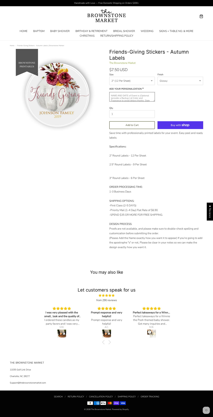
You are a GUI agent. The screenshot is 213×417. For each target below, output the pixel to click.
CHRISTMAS (87, 36)
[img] (106, 295)
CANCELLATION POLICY (101, 396)
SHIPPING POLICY (127, 396)
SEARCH (58, 396)
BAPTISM (38, 31)
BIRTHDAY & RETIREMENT (91, 31)
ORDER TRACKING (150, 396)
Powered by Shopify (120, 409)
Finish (160, 74)
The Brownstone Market (122, 63)
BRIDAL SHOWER (124, 31)
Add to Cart (132, 125)
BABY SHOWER (60, 31)
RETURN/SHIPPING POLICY (116, 36)
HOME (23, 31)
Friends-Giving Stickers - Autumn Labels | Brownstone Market (40, 45)
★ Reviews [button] (210, 211)
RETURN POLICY (76, 396)
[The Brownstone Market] (106, 16)
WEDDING (147, 31)
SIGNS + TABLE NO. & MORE (176, 31)
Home (12, 45)
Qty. (111, 108)
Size (111, 74)
